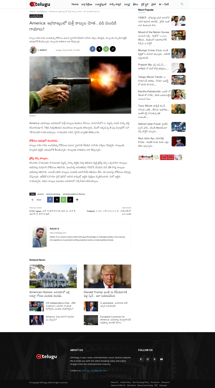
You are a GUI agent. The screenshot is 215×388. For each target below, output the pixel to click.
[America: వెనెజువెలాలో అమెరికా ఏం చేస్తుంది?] (36, 320)
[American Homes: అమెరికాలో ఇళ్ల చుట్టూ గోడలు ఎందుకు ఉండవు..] (53, 276)
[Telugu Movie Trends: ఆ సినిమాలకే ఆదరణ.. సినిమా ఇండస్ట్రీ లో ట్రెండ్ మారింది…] (178, 80)
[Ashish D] (33, 50)
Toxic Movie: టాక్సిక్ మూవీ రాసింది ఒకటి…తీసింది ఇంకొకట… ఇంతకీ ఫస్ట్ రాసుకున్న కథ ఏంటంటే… (154, 111)
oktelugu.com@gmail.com (94, 370)
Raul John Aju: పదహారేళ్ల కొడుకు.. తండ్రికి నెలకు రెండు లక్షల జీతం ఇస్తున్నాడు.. (153, 142)
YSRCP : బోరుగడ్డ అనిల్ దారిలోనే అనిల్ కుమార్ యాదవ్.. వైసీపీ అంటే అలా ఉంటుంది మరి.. (154, 21)
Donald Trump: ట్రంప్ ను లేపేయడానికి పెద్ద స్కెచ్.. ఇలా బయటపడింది (105, 293)
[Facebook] (93, 49)
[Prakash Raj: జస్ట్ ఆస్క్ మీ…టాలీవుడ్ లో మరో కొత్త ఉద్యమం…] (178, 68)
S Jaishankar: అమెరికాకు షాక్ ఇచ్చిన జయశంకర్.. (114, 304)
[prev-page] (140, 153)
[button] (182, 4)
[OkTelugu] (46, 4)
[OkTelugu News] (46, 356)
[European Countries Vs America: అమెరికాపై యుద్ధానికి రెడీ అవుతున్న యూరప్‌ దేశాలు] (91, 320)
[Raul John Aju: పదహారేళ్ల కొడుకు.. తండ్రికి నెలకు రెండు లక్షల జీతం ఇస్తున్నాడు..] (178, 141)
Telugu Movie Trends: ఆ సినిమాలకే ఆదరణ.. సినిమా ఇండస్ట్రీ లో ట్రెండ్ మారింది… (153, 80)
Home (32, 11)
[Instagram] (147, 359)
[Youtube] (161, 359)
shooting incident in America (74, 194)
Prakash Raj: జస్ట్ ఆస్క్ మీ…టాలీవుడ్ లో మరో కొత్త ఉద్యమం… (153, 66)
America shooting (53, 194)
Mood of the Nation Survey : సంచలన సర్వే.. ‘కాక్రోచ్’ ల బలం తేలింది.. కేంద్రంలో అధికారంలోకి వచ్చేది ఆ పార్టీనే (154, 38)
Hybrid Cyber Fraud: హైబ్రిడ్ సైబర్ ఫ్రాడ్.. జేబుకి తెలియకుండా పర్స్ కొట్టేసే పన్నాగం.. (153, 127)
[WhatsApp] (106, 49)
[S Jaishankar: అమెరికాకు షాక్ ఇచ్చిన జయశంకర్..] (91, 306)
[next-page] (145, 153)
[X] (99, 49)
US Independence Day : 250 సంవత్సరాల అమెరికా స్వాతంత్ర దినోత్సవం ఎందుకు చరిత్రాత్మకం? (60, 306)
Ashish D (43, 50)
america (40, 194)
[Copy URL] (113, 49)
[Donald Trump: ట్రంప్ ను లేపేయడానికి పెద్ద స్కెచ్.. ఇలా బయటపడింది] (107, 276)
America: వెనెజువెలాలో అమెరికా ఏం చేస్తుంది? (60, 318)
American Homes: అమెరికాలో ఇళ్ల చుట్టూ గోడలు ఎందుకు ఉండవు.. (49, 293)
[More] (77, 200)
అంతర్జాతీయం (42, 11)
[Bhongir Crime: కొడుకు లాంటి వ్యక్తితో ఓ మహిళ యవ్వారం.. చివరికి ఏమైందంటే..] (178, 53)
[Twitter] (154, 359)
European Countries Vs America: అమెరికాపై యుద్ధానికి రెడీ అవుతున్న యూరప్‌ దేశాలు (115, 319)
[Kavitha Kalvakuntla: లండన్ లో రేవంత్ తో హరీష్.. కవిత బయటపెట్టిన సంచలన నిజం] (178, 94)
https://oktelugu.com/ (58, 233)
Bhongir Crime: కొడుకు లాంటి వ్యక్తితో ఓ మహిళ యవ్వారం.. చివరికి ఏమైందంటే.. (154, 54)
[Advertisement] (16, 54)
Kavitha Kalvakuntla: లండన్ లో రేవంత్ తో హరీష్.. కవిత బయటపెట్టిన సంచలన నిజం (154, 95)
